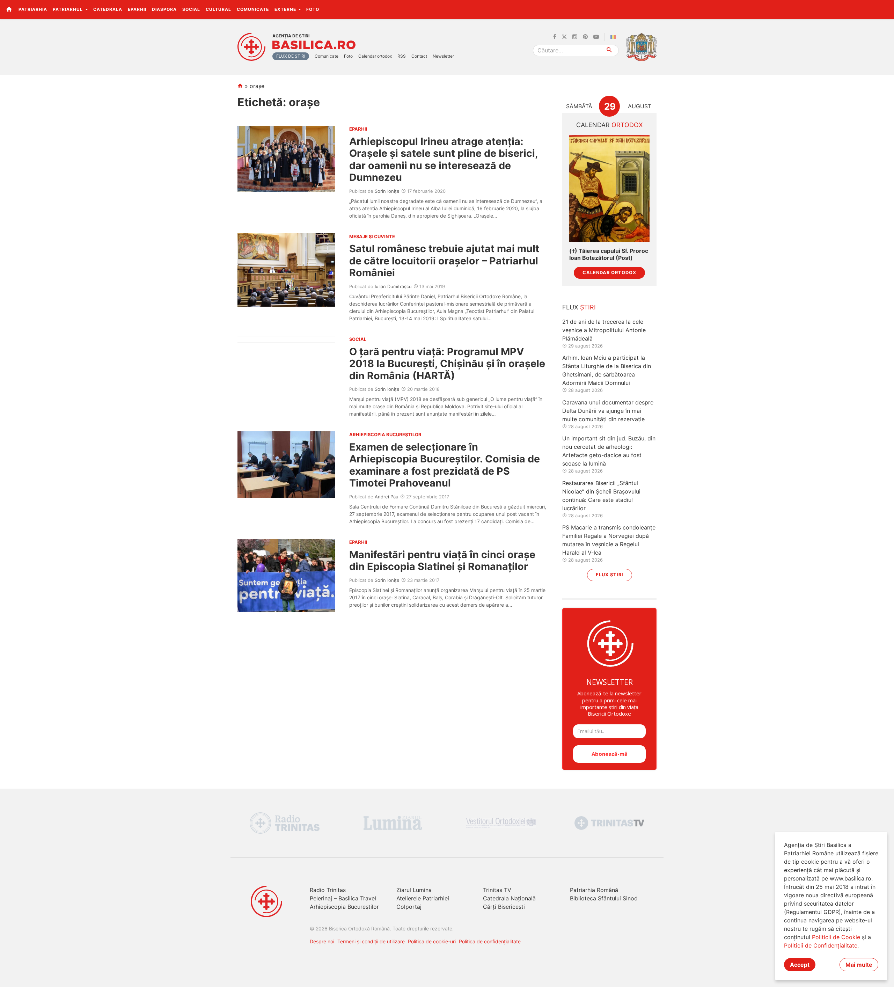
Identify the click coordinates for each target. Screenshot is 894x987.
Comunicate (253, 9)
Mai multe (858, 964)
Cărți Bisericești (504, 906)
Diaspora (164, 9)
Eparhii (137, 9)
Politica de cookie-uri (432, 941)
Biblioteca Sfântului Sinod (604, 898)
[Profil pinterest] (585, 37)
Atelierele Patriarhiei (422, 898)
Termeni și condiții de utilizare (371, 941)
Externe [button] (286, 9)
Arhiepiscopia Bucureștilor (344, 906)
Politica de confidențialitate (490, 941)
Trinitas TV (497, 889)
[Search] (609, 50)
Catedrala (107, 9)
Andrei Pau (386, 496)
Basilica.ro (314, 45)
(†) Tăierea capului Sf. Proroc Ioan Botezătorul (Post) (608, 254)
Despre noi (322, 941)
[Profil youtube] (596, 37)
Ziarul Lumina (414, 889)
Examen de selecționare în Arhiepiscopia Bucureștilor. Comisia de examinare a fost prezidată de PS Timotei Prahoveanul (444, 465)
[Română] (614, 37)
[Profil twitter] (564, 37)
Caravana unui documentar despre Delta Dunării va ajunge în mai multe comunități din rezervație (607, 411)
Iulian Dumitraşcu (393, 286)
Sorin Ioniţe (387, 191)
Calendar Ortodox (609, 272)
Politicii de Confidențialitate (820, 945)
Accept (799, 964)
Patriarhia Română (594, 889)
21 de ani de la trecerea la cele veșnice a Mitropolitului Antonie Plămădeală (604, 330)
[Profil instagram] (574, 37)
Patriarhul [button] (68, 9)
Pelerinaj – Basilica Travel (343, 898)
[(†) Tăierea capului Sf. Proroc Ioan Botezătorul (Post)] (609, 188)
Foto (312, 9)
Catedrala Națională (509, 898)
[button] (884, 9)
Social (191, 9)
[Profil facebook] (554, 37)
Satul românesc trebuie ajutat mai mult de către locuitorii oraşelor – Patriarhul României (444, 260)
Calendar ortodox (375, 56)
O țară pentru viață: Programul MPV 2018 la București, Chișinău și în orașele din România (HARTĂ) (447, 363)
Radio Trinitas (328, 889)
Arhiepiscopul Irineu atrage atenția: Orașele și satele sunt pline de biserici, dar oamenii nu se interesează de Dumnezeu (443, 159)
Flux (579, 307)
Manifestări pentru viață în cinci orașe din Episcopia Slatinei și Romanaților (442, 560)
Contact (419, 56)
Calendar (609, 125)
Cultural (218, 9)
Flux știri (609, 574)
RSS (401, 56)
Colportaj (409, 906)
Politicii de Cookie (836, 937)
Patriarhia (33, 9)
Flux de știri (290, 56)
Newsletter (443, 56)
